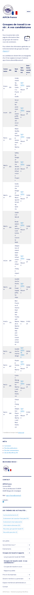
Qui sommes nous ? (9, 545)
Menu (28, 11)
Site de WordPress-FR (11, 453)
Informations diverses (11, 525)
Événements (7, 549)
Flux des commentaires (11, 450)
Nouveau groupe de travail (13, 529)
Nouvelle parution (10, 532)
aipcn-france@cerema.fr (13, 495)
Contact (5, 586)
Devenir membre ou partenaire (13, 578)
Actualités (6, 541)
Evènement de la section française (16, 518)
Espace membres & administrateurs (14, 582)
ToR (22, 83)
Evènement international (12, 522)
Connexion (7, 446)
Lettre (22, 85)
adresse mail (21, 432)
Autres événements (10, 515)
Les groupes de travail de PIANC (14, 557)
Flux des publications (10, 448)
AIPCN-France (10, 17)
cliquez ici (6, 51)
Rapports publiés (9, 570)
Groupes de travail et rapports (13, 553)
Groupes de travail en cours (13, 566)
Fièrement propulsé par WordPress (19, 592)
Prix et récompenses (9, 574)
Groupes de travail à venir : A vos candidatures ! (15, 561)
